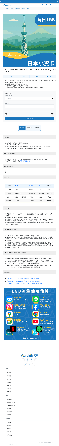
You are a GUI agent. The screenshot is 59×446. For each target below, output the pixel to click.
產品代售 (9, 429)
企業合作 (8, 418)
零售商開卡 (9, 411)
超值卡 (40, 185)
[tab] (22, 128)
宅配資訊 (9, 382)
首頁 (4, 8)
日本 (28, 8)
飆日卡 (16, 185)
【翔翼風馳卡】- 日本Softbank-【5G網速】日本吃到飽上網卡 (23, 281)
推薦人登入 (9, 435)
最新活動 (9, 385)
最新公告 (9, 391)
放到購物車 (28, 118)
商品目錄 (9, 8)
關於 (7, 368)
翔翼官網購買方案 (25, 161)
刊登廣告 (9, 422)
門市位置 (9, 376)
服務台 (7, 395)
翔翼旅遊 (9, 388)
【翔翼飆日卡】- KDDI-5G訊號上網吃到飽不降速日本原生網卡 (23, 278)
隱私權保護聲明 (11, 405)
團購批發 (9, 425)
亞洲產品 (23, 8)
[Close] (57, 1)
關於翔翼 (9, 373)
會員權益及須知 (11, 402)
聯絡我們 (9, 408)
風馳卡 (31, 185)
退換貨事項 (9, 399)
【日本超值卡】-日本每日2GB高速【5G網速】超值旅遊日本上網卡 (24, 283)
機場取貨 (9, 379)
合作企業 (9, 432)
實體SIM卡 (16, 8)
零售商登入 (9, 414)
